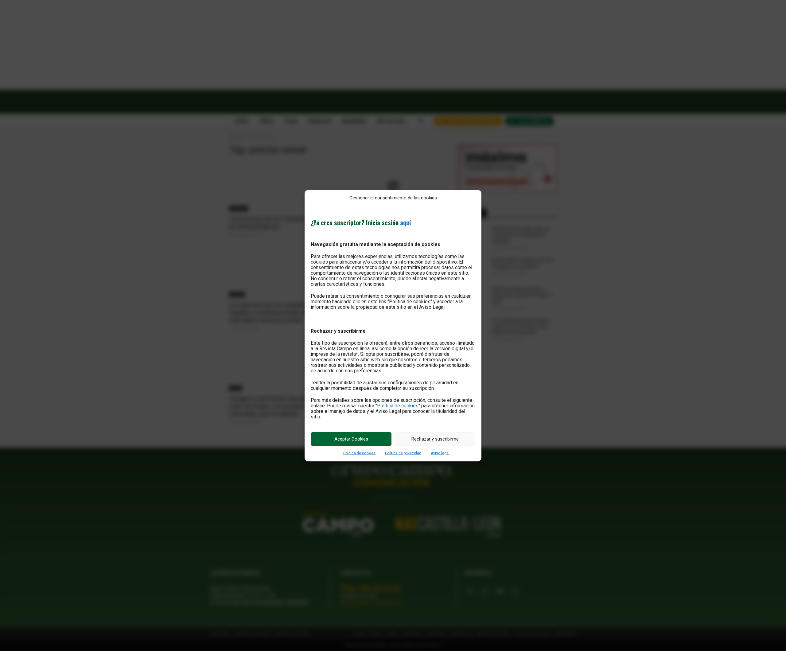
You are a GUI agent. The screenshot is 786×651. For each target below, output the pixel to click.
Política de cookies (397, 405)
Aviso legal (440, 453)
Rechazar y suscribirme (435, 439)
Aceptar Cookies (351, 439)
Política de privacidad (403, 453)
